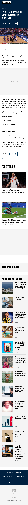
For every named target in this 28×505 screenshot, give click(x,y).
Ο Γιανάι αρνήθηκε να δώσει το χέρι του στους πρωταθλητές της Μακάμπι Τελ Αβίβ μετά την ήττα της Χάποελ (14, 144)
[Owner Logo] (14, 491)
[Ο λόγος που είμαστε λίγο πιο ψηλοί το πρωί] (7, 421)
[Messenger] (16, 23)
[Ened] (14, 497)
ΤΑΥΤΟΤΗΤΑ (18, 473)
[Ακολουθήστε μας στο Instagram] (18, 482)
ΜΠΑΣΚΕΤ (4, 170)
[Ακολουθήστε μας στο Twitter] (14, 482)
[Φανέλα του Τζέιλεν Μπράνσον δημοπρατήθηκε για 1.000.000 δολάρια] (14, 180)
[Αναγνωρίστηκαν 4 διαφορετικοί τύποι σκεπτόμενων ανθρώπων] (7, 436)
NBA (3, 158)
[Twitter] (12, 23)
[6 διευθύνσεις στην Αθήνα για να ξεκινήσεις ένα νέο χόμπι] (7, 332)
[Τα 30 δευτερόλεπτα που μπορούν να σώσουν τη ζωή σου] (7, 302)
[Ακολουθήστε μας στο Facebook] (9, 482)
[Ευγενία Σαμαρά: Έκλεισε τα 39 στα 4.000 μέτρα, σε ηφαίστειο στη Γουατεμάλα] (7, 377)
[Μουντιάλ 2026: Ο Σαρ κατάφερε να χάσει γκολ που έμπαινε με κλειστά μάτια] (14, 210)
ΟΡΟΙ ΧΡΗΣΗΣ (10, 473)
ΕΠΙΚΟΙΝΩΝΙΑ (20, 476)
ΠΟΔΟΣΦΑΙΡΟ (5, 199)
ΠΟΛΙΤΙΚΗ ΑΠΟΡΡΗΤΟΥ (9, 476)
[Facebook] (9, 23)
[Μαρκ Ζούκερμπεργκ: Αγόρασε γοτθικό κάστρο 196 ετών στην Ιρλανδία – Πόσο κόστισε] (7, 406)
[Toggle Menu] (25, 2)
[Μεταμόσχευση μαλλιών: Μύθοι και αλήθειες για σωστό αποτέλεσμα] (7, 391)
